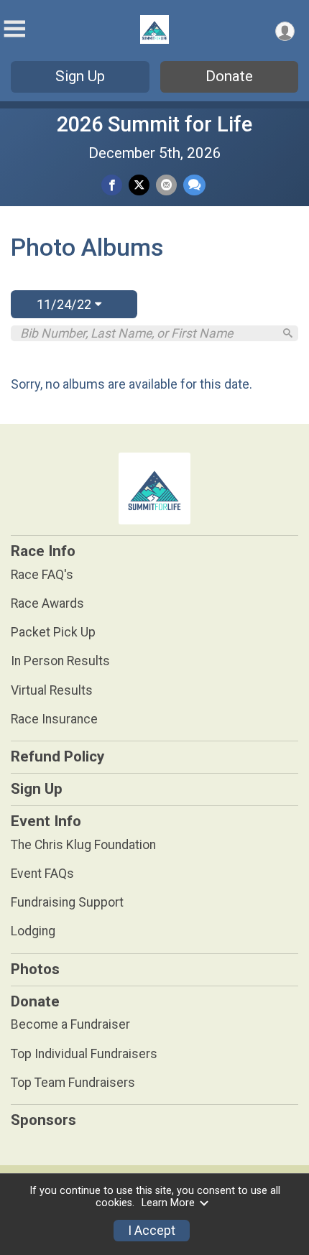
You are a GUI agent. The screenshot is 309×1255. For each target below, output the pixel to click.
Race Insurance (54, 719)
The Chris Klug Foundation (83, 845)
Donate (229, 76)
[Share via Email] (166, 185)
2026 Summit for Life (154, 124)
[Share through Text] (194, 185)
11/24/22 (66, 304)
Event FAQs (42, 873)
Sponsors (43, 1120)
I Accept (151, 1230)
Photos (35, 969)
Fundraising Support (67, 902)
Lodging (33, 931)
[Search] (288, 333)
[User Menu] (285, 31)
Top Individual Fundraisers (84, 1054)
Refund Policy (57, 756)
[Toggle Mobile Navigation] (14, 29)
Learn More (168, 1203)
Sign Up (80, 76)
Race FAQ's (42, 575)
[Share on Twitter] (139, 185)
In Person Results (60, 661)
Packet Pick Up (53, 632)
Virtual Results (52, 690)
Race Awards (47, 603)
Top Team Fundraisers (73, 1082)
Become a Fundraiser (70, 1024)
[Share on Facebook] (111, 185)
